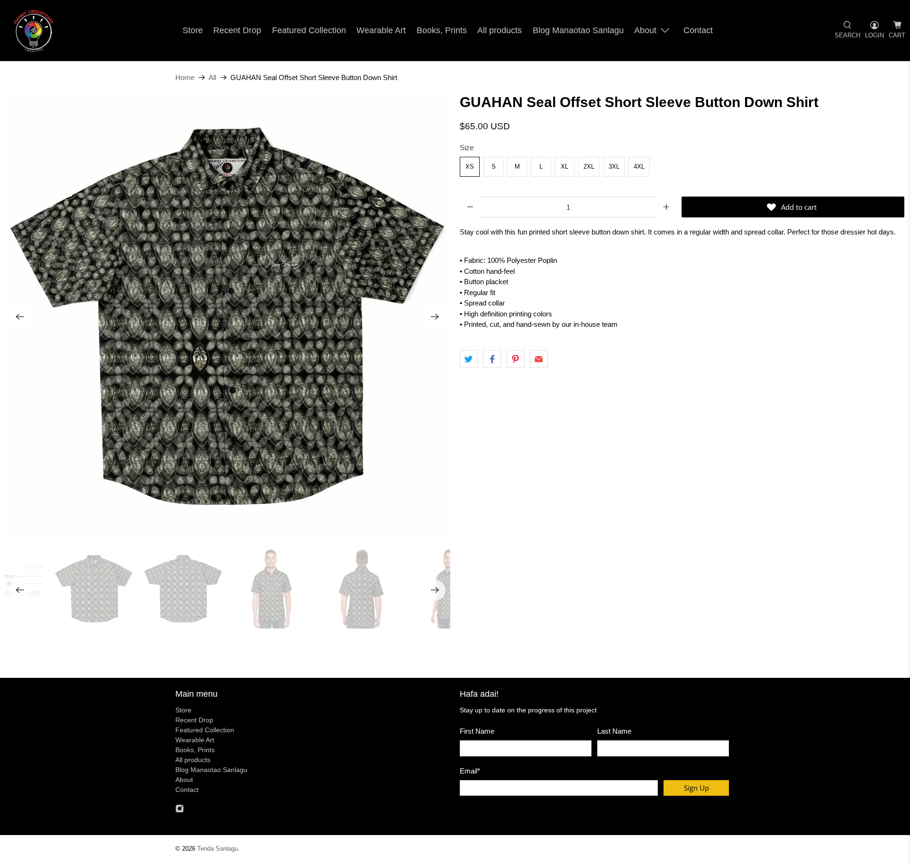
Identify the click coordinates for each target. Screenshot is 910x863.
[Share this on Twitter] (469, 359)
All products (499, 30)
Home (184, 77)
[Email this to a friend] (539, 359)
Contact (698, 30)
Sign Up (696, 787)
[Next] (435, 316)
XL (564, 166)
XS (469, 166)
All (212, 77)
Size (466, 148)
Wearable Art (381, 30)
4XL (639, 166)
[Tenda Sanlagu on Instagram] (179, 810)
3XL (614, 166)
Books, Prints (442, 30)
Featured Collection (309, 30)
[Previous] (19, 316)
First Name (477, 731)
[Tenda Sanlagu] (33, 30)
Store (192, 30)
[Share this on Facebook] (492, 359)
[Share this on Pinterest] (516, 359)
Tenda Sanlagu (217, 848)
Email (470, 771)
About (645, 30)
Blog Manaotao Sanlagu (578, 30)
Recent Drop (237, 30)
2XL (588, 166)
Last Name (614, 731)
